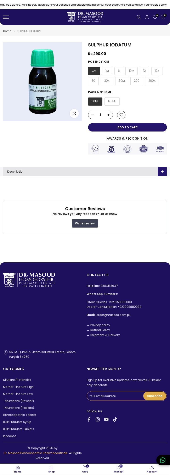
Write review (85, 223)
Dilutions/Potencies (17, 380)
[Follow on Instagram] (97, 419)
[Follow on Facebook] (89, 419)
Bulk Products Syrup (17, 422)
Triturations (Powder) (18, 401)
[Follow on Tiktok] (115, 419)
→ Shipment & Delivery (103, 335)
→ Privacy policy (98, 325)
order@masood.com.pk (108, 315)
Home (7, 31)
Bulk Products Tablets (18, 429)
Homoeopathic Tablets (19, 415)
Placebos (9, 436)
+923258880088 (120, 302)
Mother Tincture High (18, 387)
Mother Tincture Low (18, 394)
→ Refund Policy (98, 330)
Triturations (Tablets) (18, 408)
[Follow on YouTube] (106, 419)
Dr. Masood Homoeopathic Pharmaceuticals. (36, 453)
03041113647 (102, 286)
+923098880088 (129, 307)
